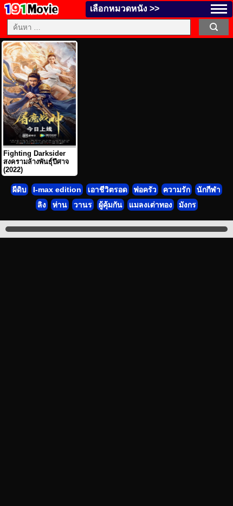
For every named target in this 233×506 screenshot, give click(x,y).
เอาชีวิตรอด (107, 189)
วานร (83, 204)
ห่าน (60, 204)
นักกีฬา (209, 189)
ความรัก (176, 189)
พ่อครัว (145, 189)
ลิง (41, 204)
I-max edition (57, 189)
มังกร (187, 204)
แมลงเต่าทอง (150, 204)
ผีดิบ (19, 189)
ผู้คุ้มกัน (110, 204)
